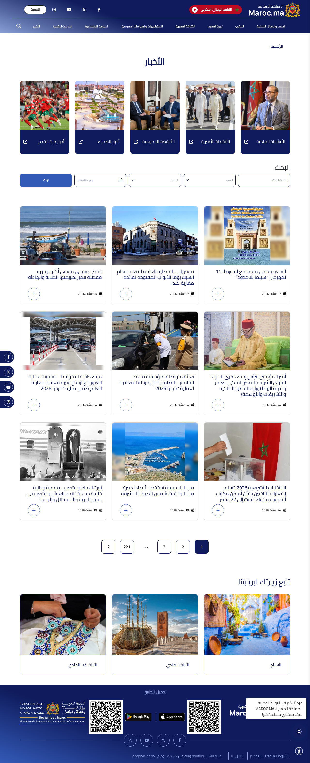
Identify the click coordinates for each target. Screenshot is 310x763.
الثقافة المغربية (185, 26)
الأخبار (36, 26)
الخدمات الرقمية (62, 26)
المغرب (239, 26)
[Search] (17, 26)
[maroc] (99, 9)
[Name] (299, 751)
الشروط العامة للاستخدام (269, 756)
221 (127, 546)
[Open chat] (299, 731)
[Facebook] (179, 740)
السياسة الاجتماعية (96, 26)
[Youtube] (146, 740)
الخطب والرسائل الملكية (271, 26)
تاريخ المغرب (215, 26)
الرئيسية (277, 46)
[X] (163, 740)
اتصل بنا (237, 756)
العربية (35, 9)
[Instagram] (130, 740)
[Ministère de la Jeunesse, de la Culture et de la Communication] (52, 712)
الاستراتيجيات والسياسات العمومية (142, 26)
